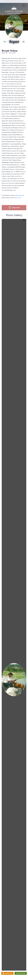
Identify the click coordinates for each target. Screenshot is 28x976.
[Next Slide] (24, 679)
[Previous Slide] (3, 679)
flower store (18, 197)
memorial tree (19, 195)
